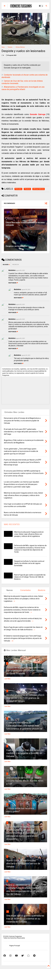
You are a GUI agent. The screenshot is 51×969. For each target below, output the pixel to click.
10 (7, 911)
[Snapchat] (28, 956)
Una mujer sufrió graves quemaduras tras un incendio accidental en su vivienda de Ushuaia (25, 918)
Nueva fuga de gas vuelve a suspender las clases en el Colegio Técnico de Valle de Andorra (30, 577)
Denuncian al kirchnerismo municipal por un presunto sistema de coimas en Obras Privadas (25, 670)
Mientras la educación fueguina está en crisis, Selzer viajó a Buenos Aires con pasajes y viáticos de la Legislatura (29, 534)
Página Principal (14, 945)
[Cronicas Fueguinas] (21, 6)
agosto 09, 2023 (20, 270)
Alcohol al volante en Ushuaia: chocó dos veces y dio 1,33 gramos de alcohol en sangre (25, 698)
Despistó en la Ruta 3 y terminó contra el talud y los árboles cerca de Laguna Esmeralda (29, 563)
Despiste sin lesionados (16, 246)
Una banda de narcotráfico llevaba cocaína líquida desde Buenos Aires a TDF (24, 780)
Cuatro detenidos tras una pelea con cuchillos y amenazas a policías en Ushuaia (25, 753)
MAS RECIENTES (12, 524)
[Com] (34, 956)
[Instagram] (10, 956)
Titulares (10, 47)
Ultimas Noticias (20, 47)
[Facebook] (4, 956)
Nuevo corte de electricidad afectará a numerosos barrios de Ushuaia (23, 863)
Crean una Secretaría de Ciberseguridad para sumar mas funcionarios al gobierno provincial (24, 725)
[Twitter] (22, 956)
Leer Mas (7, 679)
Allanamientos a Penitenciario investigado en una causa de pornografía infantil (23, 88)
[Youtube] (16, 956)
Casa (3, 47)
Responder (12, 283)
